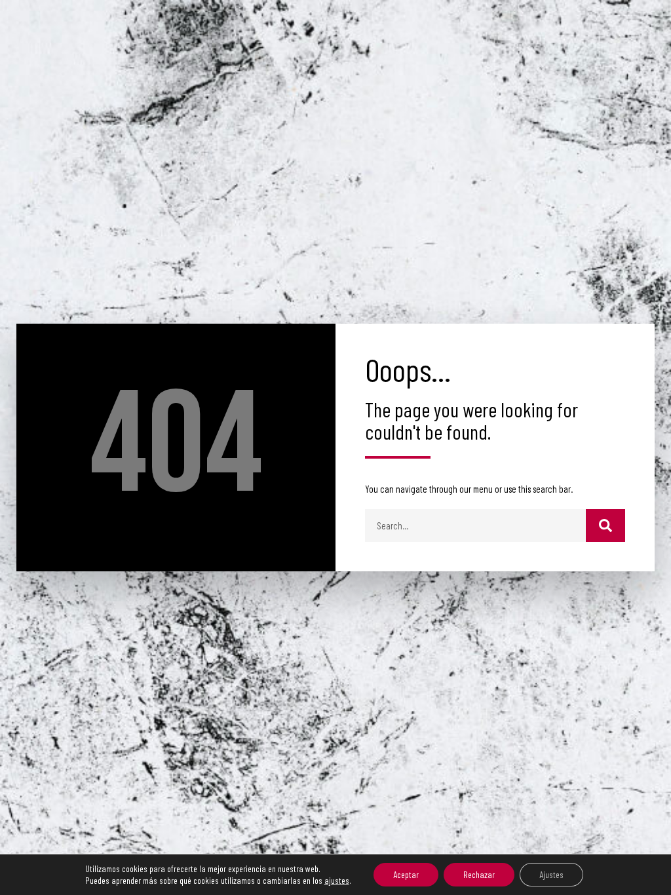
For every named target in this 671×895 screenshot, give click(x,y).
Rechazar (479, 874)
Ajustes (551, 874)
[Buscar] (605, 525)
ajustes (336, 880)
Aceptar (406, 874)
